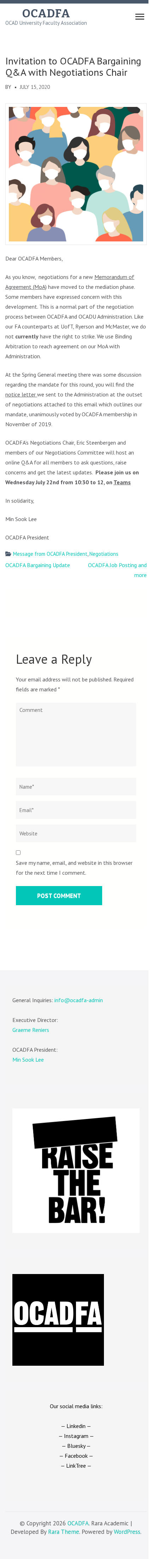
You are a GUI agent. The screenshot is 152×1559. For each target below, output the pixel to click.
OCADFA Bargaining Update (37, 565)
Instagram (76, 1435)
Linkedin (76, 1425)
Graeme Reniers (30, 1029)
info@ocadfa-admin (78, 1000)
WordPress (127, 1532)
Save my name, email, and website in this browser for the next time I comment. (74, 867)
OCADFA (46, 13)
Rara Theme (63, 1532)
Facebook (76, 1455)
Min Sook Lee (28, 1059)
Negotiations (103, 553)
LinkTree (76, 1465)
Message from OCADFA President (50, 553)
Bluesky (76, 1445)
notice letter (21, 394)
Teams (122, 482)
